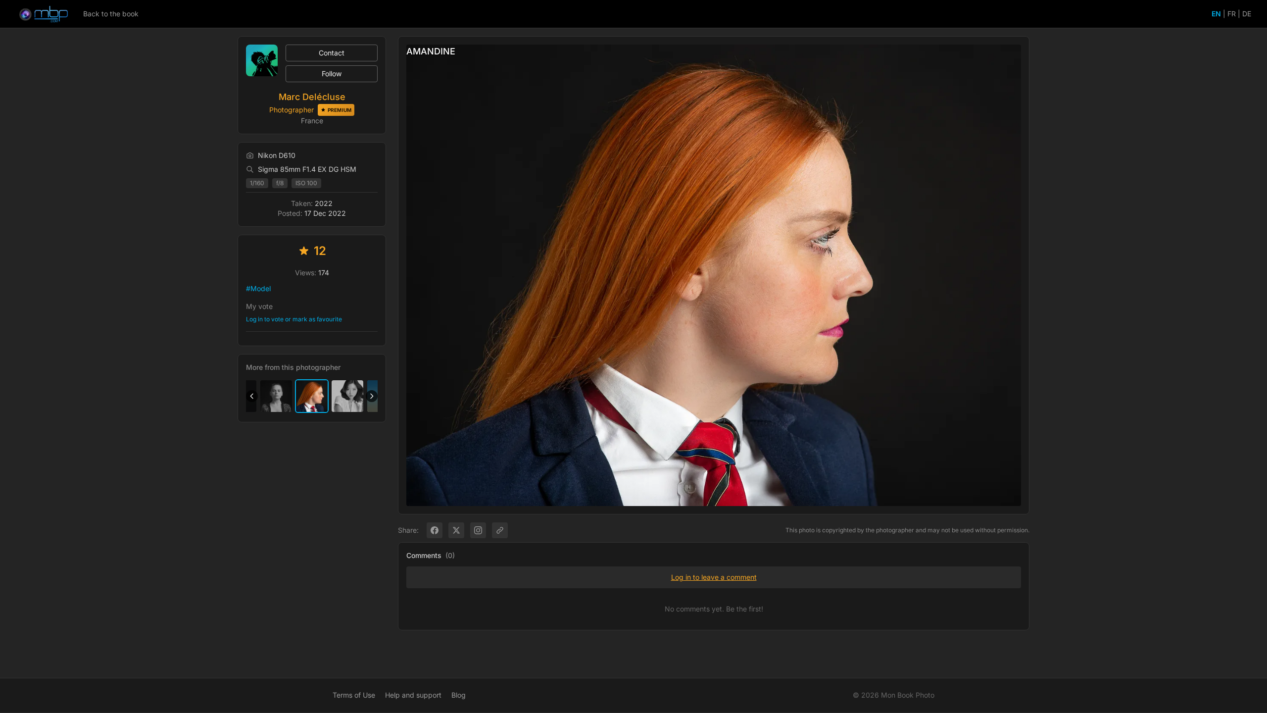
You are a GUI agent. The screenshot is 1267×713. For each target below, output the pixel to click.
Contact (331, 53)
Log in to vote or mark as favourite (294, 319)
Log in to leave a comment (714, 577)
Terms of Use (354, 695)
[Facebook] (434, 530)
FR (1231, 13)
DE (1246, 13)
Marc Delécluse (312, 97)
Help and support (413, 695)
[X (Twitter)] (456, 530)
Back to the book (111, 13)
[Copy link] (500, 530)
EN (1216, 13)
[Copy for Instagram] (478, 530)
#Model (258, 288)
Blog (458, 695)
